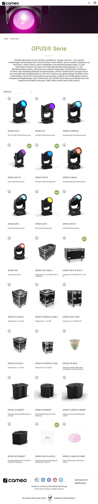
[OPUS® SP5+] (20, 205)
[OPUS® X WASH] (75, 158)
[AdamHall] (37, 480)
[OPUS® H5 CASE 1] (20, 344)
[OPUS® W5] (20, 251)
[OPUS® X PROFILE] (75, 112)
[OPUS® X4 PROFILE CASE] (47, 344)
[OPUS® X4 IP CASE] (75, 298)
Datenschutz (81, 480)
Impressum (80, 483)
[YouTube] (55, 480)
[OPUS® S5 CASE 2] (20, 298)
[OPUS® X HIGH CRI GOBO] (75, 437)
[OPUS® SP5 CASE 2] (47, 251)
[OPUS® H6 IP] (47, 205)
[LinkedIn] (43, 480)
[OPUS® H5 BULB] (75, 344)
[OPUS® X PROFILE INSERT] (75, 391)
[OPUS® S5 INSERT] (20, 391)
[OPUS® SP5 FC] (75, 205)
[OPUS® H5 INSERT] (47, 391)
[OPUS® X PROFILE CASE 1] (47, 298)
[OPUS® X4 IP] (20, 112)
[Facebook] (49, 480)
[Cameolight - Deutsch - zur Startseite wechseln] (10, 2)
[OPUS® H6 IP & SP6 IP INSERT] (47, 437)
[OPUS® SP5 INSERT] (20, 437)
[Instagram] (61, 480)
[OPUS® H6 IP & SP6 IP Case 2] (75, 251)
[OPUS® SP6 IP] (47, 158)
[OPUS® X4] (47, 112)
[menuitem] (89, 2)
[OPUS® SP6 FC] (20, 158)
